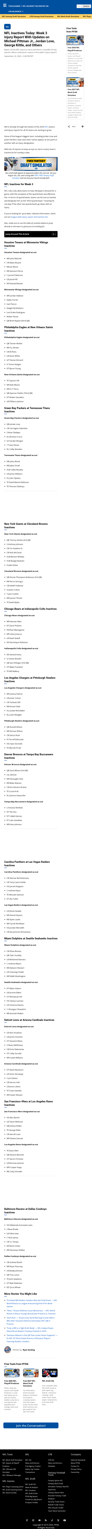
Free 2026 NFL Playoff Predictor (11, 1382)
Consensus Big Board (33, 1499)
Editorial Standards (78, 1460)
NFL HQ (28, 1460)
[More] (82, 126)
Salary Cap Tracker (32, 1469)
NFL (46, 126)
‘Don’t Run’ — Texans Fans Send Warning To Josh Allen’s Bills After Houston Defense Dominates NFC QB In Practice (31, 1320)
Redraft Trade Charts (56, 1505)
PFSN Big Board (31, 1496)
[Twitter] (58, 1520)
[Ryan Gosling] (8, 1349)
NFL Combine (30, 1490)
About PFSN (75, 1463)
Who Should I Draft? (55, 1508)
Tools (6, 1374)
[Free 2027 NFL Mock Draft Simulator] (31, 1373)
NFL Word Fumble (9, 1493)
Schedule (51, 1466)
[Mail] (39, 1520)
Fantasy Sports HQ (55, 1480)
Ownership (75, 1472)
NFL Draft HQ (48, 1381)
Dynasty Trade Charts (56, 1502)
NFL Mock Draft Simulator (12, 1460)
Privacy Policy (76, 1469)
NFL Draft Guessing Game (12, 1490)
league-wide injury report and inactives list (29, 217)
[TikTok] (52, 1520)
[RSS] (46, 1520)
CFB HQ (51, 1460)
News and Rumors (32, 1463)
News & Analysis (31, 1487)
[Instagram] (33, 1520)
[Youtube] (65, 1520)
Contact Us (75, 1466)
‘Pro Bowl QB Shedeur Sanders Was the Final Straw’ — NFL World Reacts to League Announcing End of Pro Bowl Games (32, 1303)
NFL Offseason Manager (11, 1475)
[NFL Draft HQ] (50, 1373)
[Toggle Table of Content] (52, 234)
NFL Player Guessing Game (12, 1487)
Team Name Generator (57, 1511)
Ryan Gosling (29, 1350)
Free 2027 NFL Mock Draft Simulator (29, 1383)
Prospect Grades (31, 1502)
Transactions (30, 1472)
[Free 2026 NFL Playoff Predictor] (12, 1373)
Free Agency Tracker (33, 1466)
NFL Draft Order (31, 1493)
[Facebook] (27, 1520)
